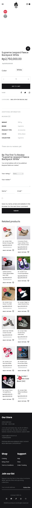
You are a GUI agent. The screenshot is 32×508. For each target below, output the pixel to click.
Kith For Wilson (19, 99)
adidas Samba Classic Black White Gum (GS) (8, 273)
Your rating (6, 174)
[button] (19, 70)
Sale (26, 99)
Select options (7, 250)
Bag (12, 99)
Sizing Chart (5, 462)
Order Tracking (22, 465)
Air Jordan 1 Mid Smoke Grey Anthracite (22, 332)
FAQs (18, 462)
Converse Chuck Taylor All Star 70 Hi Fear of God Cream (23, 243)
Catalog (4, 458)
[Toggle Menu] (3, 4)
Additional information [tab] (11, 112)
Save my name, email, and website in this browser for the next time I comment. (16, 205)
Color (4, 70)
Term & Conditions (8, 465)
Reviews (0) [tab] (6, 116)
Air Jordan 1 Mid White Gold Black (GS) (22, 392)
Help (18, 458)
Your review (6, 180)
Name (4, 191)
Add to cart (16, 86)
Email (19, 191)
